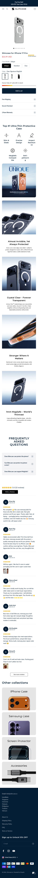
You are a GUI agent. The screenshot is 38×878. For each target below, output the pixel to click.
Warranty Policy (7, 824)
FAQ (3, 827)
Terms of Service (7, 831)
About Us (5, 817)
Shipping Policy (6, 820)
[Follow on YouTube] (13, 851)
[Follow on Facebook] (3, 851)
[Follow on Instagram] (8, 851)
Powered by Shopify (19, 872)
